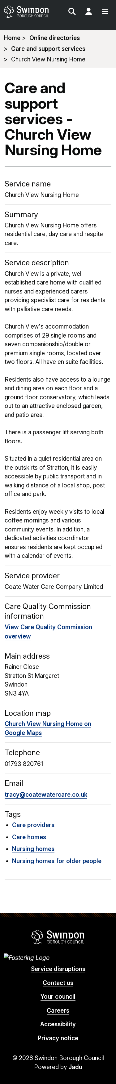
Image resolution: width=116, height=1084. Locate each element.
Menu (104, 12)
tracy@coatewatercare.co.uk (46, 794)
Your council (58, 996)
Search (72, 12)
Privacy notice (58, 1038)
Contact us (58, 983)
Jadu (75, 1067)
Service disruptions (58, 969)
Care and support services (48, 48)
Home (12, 38)
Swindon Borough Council (58, 937)
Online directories (54, 38)
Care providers (33, 825)
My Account (88, 12)
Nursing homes (33, 849)
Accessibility (58, 1024)
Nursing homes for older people (56, 861)
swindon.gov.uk (30, 11)
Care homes (29, 837)
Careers (58, 1010)
